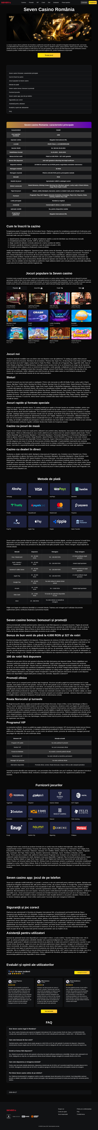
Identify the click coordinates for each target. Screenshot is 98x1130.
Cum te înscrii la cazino (16, 77)
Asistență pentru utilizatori (17, 103)
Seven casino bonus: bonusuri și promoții (21, 88)
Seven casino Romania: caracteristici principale (23, 73)
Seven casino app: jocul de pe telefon (20, 96)
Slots (80, 288)
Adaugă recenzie (82, 972)
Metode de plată (14, 84)
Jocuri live (37, 288)
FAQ (10, 111)
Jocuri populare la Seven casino (19, 81)
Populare (15, 288)
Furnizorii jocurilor (14, 92)
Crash (58, 288)
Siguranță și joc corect (16, 100)
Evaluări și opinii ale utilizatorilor (19, 107)
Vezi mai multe (49, 1011)
